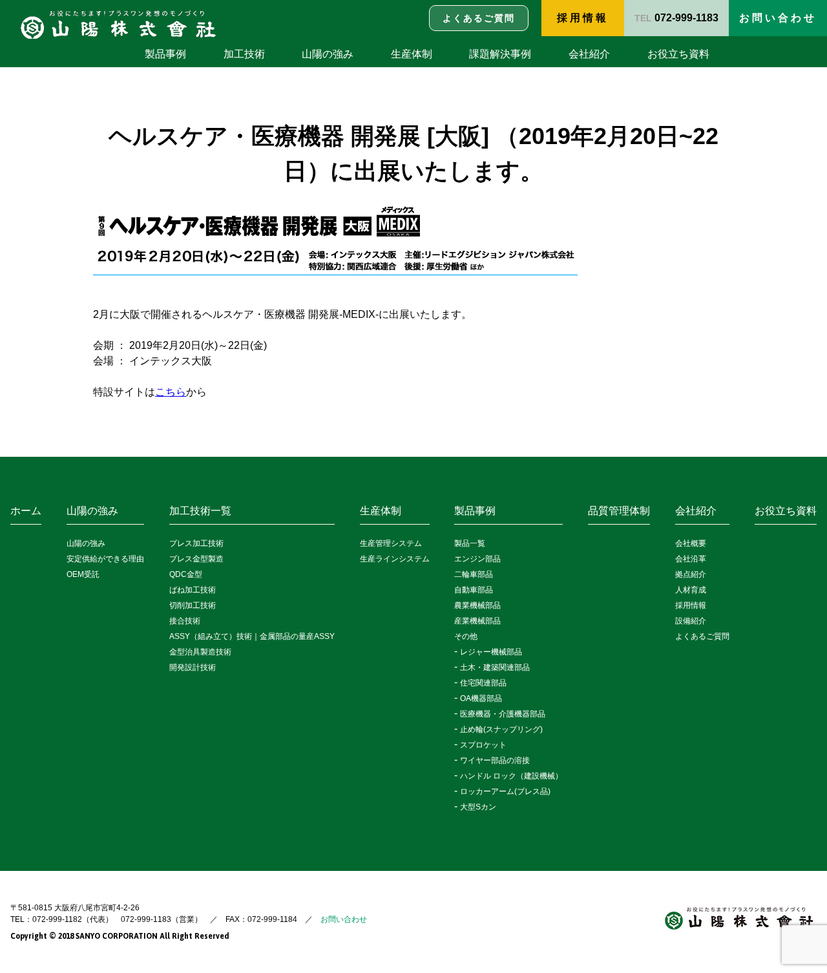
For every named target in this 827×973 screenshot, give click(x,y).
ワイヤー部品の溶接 (495, 760)
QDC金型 (185, 574)
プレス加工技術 (196, 543)
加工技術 (244, 53)
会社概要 (690, 543)
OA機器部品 (481, 698)
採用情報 (583, 17)
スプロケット (483, 744)
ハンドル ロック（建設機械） (511, 775)
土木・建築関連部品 (495, 667)
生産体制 (411, 53)
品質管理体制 (619, 510)
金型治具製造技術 (200, 651)
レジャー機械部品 (491, 651)
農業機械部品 (477, 605)
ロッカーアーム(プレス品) (505, 791)
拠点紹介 (690, 574)
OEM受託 (83, 574)
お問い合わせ (343, 919)
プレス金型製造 (196, 558)
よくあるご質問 (702, 636)
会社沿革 (690, 558)
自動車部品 (473, 589)
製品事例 (165, 53)
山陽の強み (327, 53)
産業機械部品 (477, 620)
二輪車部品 (473, 574)
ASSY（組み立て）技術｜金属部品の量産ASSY (252, 636)
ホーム (25, 510)
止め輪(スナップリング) (501, 729)
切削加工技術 (192, 605)
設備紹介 (690, 620)
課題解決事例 (500, 53)
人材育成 (690, 589)
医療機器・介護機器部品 (502, 713)
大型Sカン (478, 806)
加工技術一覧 (200, 510)
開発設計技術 (192, 667)
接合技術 (184, 620)
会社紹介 (589, 53)
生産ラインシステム (395, 558)
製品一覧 (469, 543)
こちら (170, 391)
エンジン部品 (477, 558)
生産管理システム (391, 543)
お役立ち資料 (678, 53)
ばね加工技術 (192, 589)
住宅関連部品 (483, 682)
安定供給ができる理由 (105, 558)
